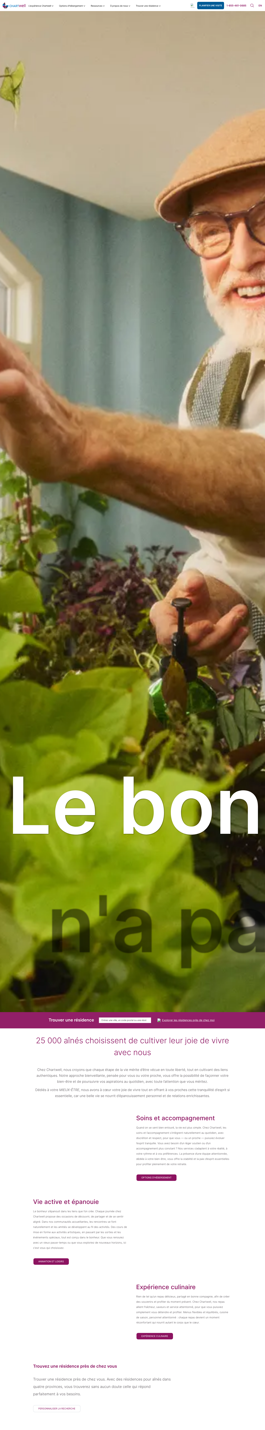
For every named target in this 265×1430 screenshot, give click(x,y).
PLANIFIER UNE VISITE (210, 5)
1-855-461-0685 (236, 5)
